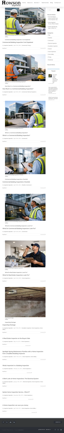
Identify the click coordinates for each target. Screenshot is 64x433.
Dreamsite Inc (21, 429)
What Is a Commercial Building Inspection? (14, 128)
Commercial (24, 45)
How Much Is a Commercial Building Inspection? (15, 81)
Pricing (29, 45)
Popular (53, 71)
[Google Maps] (10, 422)
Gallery (6, 36)
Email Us (49, 429)
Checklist (24, 185)
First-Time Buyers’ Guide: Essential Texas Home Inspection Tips (53, 18)
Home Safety (33, 356)
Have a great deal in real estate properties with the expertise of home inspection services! (53, 90)
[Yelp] (6, 422)
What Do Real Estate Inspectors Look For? (14, 268)
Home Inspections (26, 278)
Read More (4, 48)
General (50, 48)
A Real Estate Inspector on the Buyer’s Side (16, 338)
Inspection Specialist (8, 45)
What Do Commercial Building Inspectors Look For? (16, 221)
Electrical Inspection (32, 91)
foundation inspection (26, 328)
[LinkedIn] (14, 422)
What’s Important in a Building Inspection (15, 365)
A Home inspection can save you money (15, 405)
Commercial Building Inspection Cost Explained (15, 35)
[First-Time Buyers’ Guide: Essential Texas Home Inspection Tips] (50, 74)
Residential (50, 59)
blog (49, 35)
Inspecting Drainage (9, 317)
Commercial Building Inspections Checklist (14, 174)
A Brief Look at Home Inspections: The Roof (53, 98)
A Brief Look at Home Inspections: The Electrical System (20, 378)
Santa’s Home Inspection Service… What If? (16, 392)
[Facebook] (3, 422)
